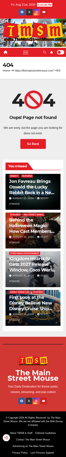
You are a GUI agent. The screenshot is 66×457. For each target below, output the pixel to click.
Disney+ (14, 176)
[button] (44, 52)
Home (6, 70)
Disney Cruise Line (20, 292)
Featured (27, 176)
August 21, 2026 (24, 198)
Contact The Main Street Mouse (33, 439)
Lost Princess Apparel (42, 452)
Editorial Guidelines (45, 433)
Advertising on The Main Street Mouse (33, 446)
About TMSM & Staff (21, 433)
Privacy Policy (20, 452)
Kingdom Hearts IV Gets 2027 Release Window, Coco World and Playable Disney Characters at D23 (31, 270)
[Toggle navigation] (26, 52)
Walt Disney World (33, 215)
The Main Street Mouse (33, 375)
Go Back (33, 143)
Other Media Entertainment (24, 253)
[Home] (5, 52)
